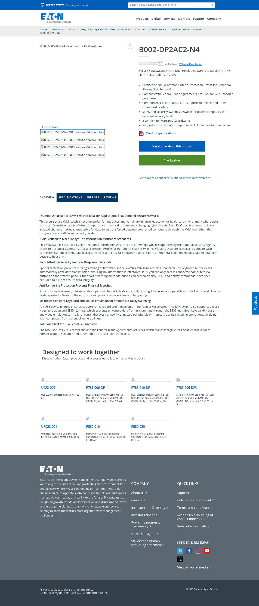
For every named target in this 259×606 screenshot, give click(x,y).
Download (51, 127)
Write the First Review (190, 64)
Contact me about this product (172, 146)
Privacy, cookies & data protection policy (66, 590)
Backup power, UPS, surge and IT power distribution (99, 29)
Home (43, 29)
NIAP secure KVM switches (187, 29)
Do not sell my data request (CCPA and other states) (74, 593)
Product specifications (161, 133)
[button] (172, 160)
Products (58, 29)
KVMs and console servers (150, 29)
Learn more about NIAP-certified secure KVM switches (174, 178)
